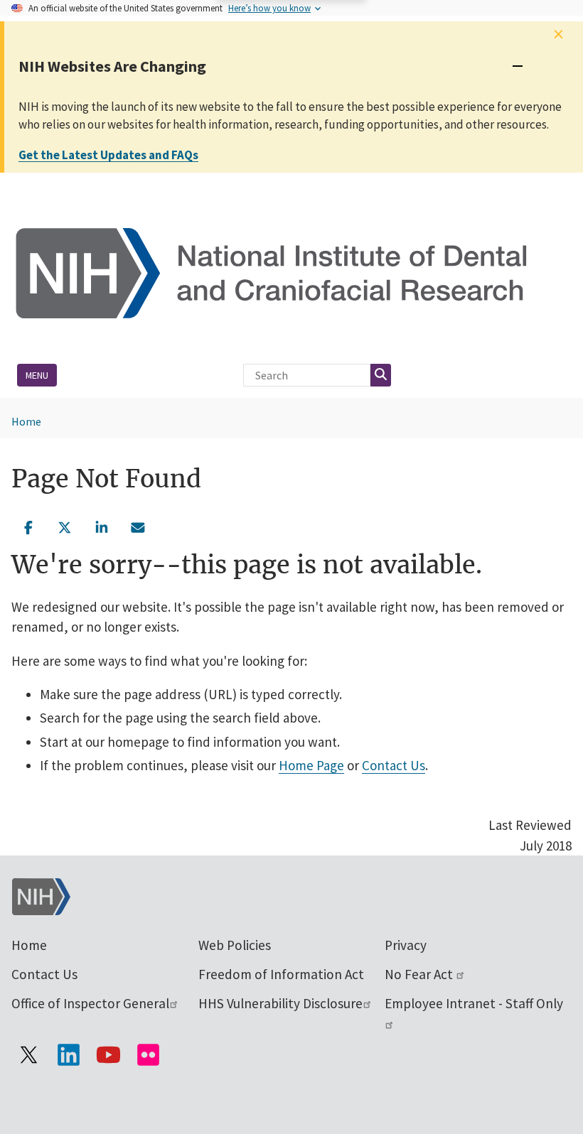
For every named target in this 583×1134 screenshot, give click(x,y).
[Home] (291, 272)
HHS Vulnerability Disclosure (280, 1003)
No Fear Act (420, 974)
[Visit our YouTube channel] (108, 1054)
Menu (37, 375)
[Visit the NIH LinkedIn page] (68, 1054)
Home (26, 421)
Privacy (406, 945)
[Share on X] (65, 525)
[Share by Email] (139, 525)
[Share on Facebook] (28, 525)
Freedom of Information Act (281, 974)
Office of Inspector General (90, 1003)
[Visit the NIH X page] (28, 1054)
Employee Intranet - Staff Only (474, 1003)
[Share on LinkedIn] (102, 525)
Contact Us (393, 765)
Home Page (311, 765)
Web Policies (234, 945)
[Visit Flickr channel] (148, 1054)
